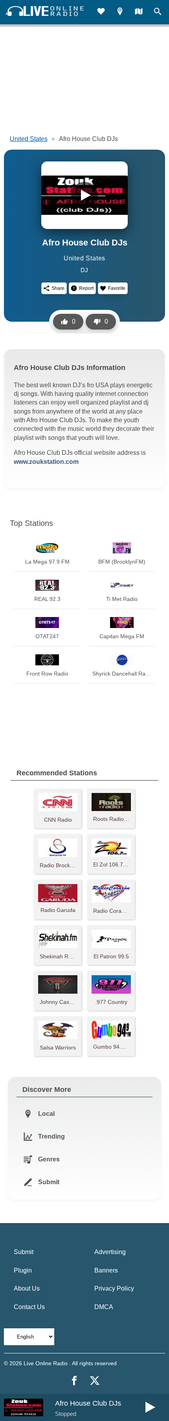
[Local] (119, 12)
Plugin (23, 1270)
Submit (23, 1252)
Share (57, 288)
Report (86, 288)
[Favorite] (101, 12)
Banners (106, 1270)
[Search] (157, 12)
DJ (85, 270)
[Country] (138, 12)
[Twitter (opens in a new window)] (94, 1380)
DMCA (103, 1307)
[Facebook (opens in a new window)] (74, 1380)
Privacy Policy (114, 1288)
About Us (27, 1288)
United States (29, 139)
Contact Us (29, 1307)
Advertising (110, 1252)
